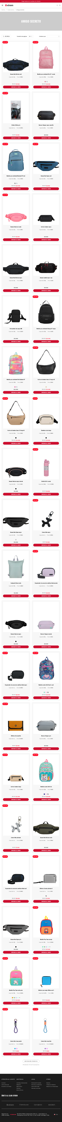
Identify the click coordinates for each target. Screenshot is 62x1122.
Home (3, 10)
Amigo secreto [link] (20, 10)
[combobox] (56, 1114)
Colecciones (10, 10)
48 (29, 36)
